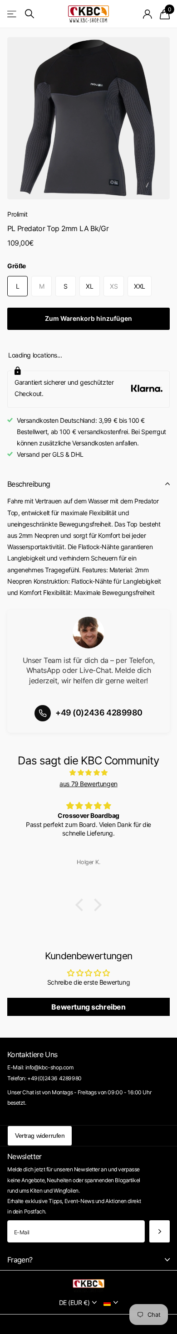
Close (88, 1259)
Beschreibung (28, 483)
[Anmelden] (147, 14)
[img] (88, 772)
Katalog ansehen (12, 14)
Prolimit (17, 214)
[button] (81, 904)
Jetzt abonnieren (159, 1231)
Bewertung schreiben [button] (88, 1006)
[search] (29, 14)
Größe (16, 266)
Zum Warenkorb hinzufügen (88, 318)
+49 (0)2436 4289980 (99, 712)
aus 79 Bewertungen (88, 784)
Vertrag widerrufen (39, 1135)
